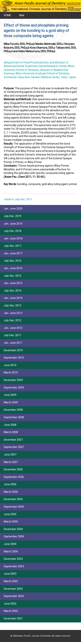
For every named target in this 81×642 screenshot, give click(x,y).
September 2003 (14, 566)
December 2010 (13, 350)
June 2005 (10, 514)
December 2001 (13, 618)
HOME (7, 15)
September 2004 (14, 536)
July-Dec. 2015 (12, 275)
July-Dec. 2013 (12, 305)
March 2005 (11, 521)
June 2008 (10, 424)
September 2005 (14, 506)
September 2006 (14, 476)
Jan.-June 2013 (13, 313)
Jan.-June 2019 (13, 223)
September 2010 (14, 357)
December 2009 (13, 380)
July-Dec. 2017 (12, 245)
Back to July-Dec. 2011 (18, 199)
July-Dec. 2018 (12, 230)
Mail (21, 15)
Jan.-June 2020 (13, 208)
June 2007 (10, 454)
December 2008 (13, 409)
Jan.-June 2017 (13, 253)
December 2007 (13, 439)
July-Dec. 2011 (12, 335)
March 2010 (11, 372)
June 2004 (10, 543)
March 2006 (11, 491)
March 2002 (11, 610)
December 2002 (13, 588)
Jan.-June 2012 (13, 327)
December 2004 (13, 529)
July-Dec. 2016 (12, 260)
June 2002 (10, 603)
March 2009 (11, 402)
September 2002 (14, 596)
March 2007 (11, 462)
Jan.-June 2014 (13, 297)
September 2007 (14, 447)
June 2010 (10, 365)
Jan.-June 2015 (13, 283)
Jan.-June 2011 (13, 342)
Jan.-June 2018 (13, 238)
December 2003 (13, 558)
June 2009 (10, 394)
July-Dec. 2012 (12, 320)
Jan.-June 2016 (13, 268)
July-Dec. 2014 (12, 290)
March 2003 (11, 581)
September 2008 (14, 417)
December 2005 (13, 499)
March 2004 (11, 551)
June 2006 (10, 484)
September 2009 (14, 387)
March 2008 (11, 432)
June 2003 (10, 573)
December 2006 (13, 469)
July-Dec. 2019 (12, 216)
